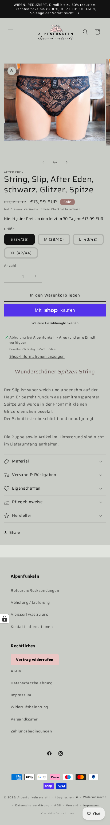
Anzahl (10, 265)
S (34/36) (19, 239)
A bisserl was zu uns (29, 614)
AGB (57, 805)
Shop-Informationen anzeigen (37, 356)
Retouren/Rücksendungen (35, 590)
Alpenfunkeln (27, 797)
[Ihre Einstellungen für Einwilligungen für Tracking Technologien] (4, 618)
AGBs (16, 671)
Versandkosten (24, 719)
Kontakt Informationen (32, 627)
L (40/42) (88, 239)
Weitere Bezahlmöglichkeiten (55, 323)
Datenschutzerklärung (32, 805)
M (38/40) (54, 239)
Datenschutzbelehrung (32, 683)
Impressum (21, 695)
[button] (11, 32)
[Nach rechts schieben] (67, 162)
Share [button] (14, 532)
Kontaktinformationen (57, 813)
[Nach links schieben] (43, 162)
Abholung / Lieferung (30, 602)
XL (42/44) (21, 253)
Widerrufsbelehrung (29, 707)
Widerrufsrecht (94, 797)
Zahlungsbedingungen (31, 731)
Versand (30, 209)
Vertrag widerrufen (34, 659)
